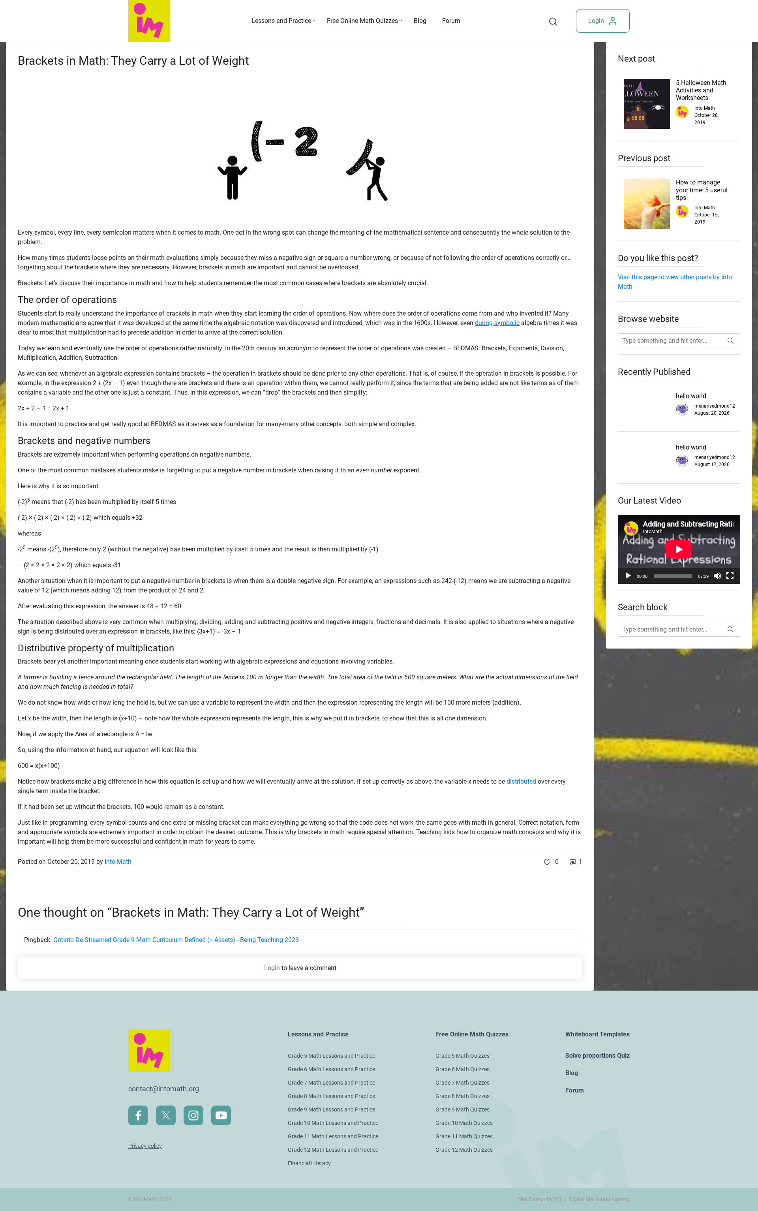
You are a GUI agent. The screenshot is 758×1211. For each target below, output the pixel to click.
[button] (551, 861)
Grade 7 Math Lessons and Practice (331, 1082)
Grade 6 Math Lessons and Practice (331, 1069)
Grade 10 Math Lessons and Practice (333, 1123)
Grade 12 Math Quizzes (464, 1150)
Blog (420, 20)
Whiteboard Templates (597, 1034)
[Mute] (717, 576)
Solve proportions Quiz (597, 1055)
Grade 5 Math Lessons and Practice (331, 1056)
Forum (451, 20)
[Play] (628, 576)
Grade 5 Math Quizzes (462, 1056)
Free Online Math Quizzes (362, 20)
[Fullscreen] (730, 576)
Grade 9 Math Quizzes (462, 1109)
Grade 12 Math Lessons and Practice (333, 1150)
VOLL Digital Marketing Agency (592, 1199)
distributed (521, 781)
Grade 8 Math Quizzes (462, 1096)
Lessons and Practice (281, 20)
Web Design (531, 1199)
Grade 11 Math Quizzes (464, 1136)
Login (596, 20)
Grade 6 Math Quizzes (462, 1069)
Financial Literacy (309, 1163)
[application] (679, 549)
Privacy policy (145, 1146)
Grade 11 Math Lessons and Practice (333, 1136)
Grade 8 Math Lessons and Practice (331, 1096)
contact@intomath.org (163, 1089)
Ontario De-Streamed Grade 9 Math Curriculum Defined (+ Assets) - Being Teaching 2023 (176, 940)
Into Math (118, 861)
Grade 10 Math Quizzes (464, 1123)
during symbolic (497, 323)
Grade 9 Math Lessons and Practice (331, 1109)
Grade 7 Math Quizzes (462, 1082)
